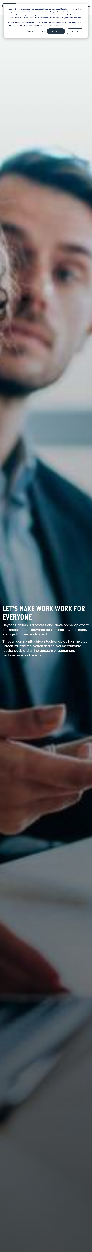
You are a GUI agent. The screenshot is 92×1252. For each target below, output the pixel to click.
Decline (75, 31)
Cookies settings (36, 31)
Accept (56, 31)
